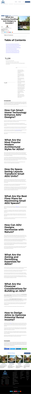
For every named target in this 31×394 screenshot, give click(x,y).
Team (21, 378)
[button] (16, 2)
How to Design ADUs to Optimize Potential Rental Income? (12, 52)
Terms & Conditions (16, 393)
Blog (27, 379)
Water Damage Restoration (16, 383)
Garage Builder (14, 379)
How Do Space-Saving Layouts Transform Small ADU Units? (12, 46)
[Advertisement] (15, 9)
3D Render (14, 384)
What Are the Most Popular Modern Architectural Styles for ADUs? (13, 45)
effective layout (17, 206)
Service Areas (21, 374)
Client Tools (21, 375)
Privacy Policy (12, 393)
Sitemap (19, 393)
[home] (3, 2)
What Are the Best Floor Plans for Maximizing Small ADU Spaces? (13, 47)
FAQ (20, 376)
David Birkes (7, 27)
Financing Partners (22, 377)
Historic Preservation (15, 380)
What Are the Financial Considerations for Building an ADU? (12, 51)
